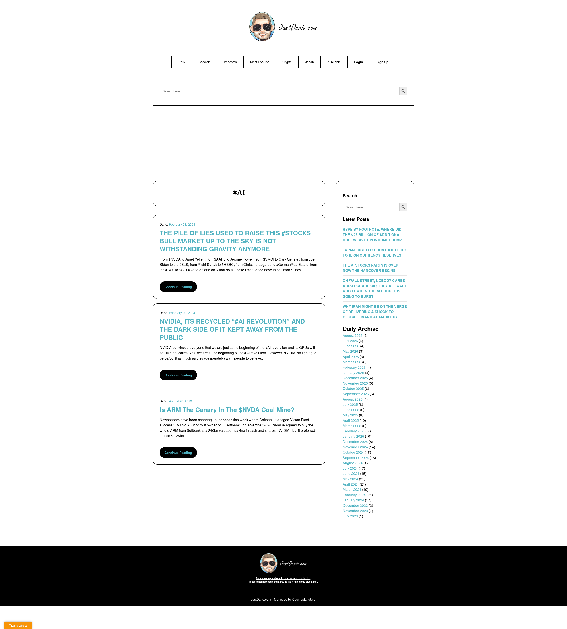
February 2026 (354, 367)
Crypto (287, 62)
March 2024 (352, 489)
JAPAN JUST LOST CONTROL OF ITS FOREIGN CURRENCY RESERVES (374, 252)
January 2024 (353, 500)
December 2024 (355, 441)
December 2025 (355, 377)
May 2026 (350, 351)
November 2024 (355, 446)
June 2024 (351, 473)
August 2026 (353, 335)
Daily (181, 62)
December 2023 (355, 505)
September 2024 (356, 457)
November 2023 (355, 510)
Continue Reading (178, 287)
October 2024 (353, 452)
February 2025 (354, 431)
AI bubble (334, 62)
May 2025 (350, 415)
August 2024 (353, 462)
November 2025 (355, 383)
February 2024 (354, 494)
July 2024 (350, 468)
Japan (309, 62)
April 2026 (351, 356)
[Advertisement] (283, 144)
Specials (204, 62)
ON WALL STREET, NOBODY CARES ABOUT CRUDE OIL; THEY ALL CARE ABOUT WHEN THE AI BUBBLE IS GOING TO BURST (375, 288)
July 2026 (350, 340)
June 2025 (351, 409)
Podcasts (230, 62)
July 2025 (350, 404)
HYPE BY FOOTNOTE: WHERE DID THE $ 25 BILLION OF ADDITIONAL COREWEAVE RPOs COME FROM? (372, 234)
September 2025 (356, 393)
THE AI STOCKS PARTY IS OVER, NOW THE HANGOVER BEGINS (371, 268)
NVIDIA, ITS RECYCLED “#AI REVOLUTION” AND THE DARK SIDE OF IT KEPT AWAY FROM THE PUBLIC (232, 329)
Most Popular (259, 62)
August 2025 (353, 399)
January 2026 (353, 372)
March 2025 (352, 425)
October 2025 (353, 388)
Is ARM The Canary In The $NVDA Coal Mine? (227, 409)
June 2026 (351, 345)
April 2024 (351, 484)
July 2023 (350, 516)
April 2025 (351, 420)
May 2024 (350, 478)
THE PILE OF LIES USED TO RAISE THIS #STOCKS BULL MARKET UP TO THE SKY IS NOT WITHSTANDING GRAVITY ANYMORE (235, 241)
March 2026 (352, 361)
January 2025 (353, 436)
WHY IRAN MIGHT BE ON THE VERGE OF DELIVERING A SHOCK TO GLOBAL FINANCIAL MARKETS (375, 311)
